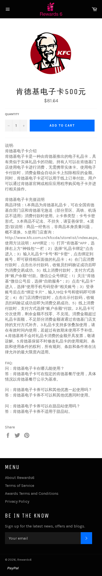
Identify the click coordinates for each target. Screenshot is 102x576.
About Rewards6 (19, 477)
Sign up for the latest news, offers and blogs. (45, 526)
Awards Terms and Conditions (31, 493)
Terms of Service (19, 485)
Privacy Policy (17, 501)
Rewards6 (24, 559)
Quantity (12, 114)
